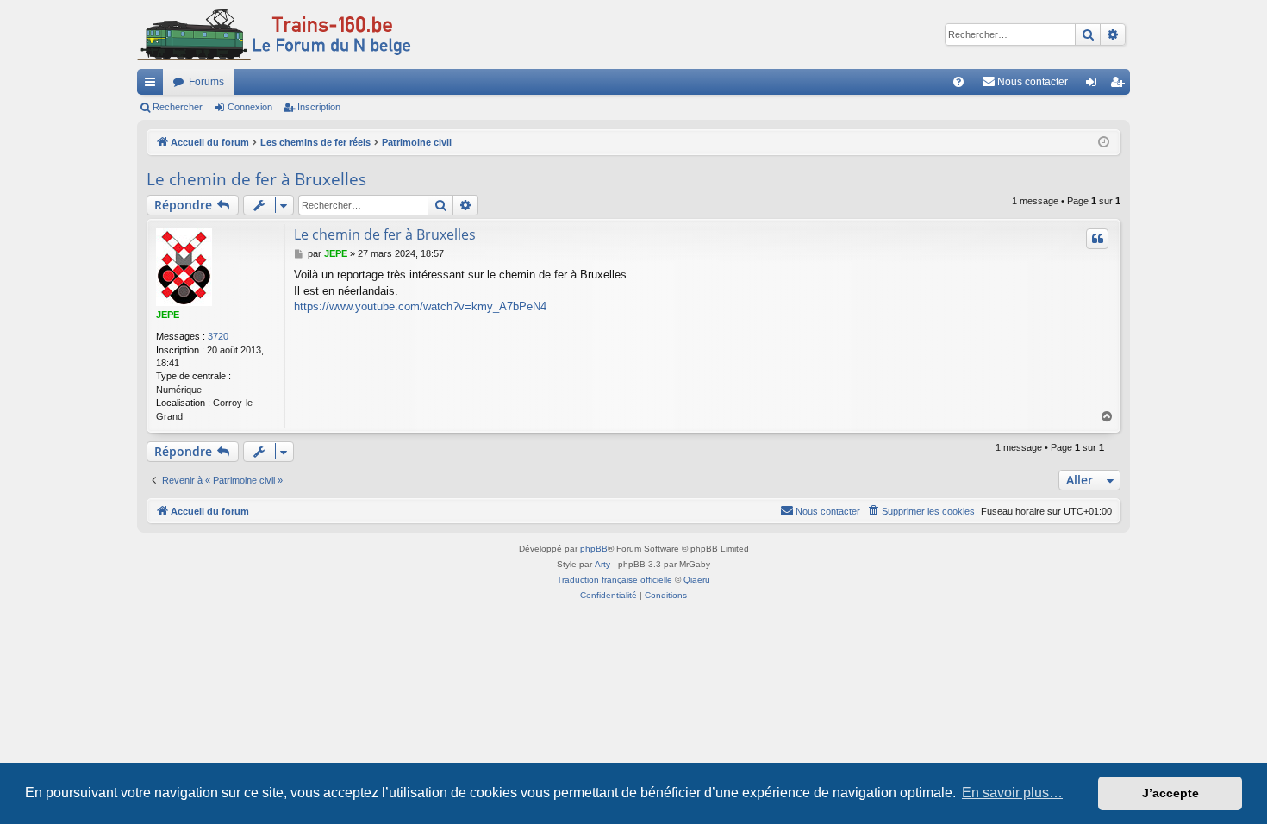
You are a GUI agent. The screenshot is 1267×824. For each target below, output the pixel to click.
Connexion (250, 107)
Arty (602, 564)
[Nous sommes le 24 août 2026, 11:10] (1103, 143)
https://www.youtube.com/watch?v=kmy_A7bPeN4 (420, 306)
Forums (206, 82)
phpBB (594, 548)
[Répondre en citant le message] (1097, 238)
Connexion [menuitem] (1094, 85)
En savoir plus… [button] (1012, 792)
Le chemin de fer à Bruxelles (256, 179)
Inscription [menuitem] (1120, 85)
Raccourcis (153, 85)
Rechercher (178, 107)
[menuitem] (958, 82)
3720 (218, 336)
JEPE (167, 314)
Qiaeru (696, 579)
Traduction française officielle (614, 579)
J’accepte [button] (1170, 793)
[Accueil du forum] (274, 34)
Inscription (318, 107)
